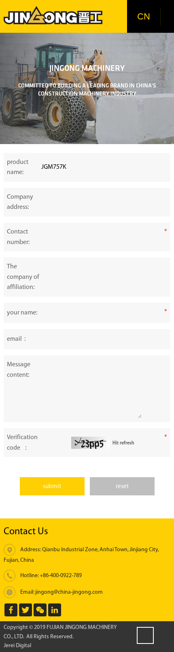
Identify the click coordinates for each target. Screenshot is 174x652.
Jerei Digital (17, 645)
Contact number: (18, 237)
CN (143, 16)
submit (52, 486)
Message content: (18, 369)
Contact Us (26, 531)
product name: (17, 167)
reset (122, 486)
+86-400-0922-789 (61, 575)
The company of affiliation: (23, 277)
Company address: (20, 202)
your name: (22, 312)
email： (17, 339)
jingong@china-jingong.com (69, 592)
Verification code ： (22, 442)
